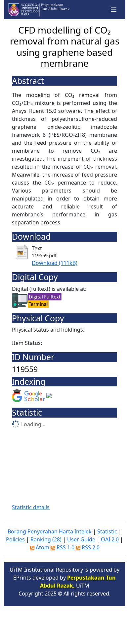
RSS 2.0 (90, 547)
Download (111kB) (54, 263)
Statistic (107, 531)
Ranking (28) (46, 539)
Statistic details (31, 507)
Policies (15, 539)
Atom (41, 547)
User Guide (81, 539)
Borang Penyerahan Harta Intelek (50, 531)
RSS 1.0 (64, 547)
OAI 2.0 (110, 539)
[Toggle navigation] (114, 9)
